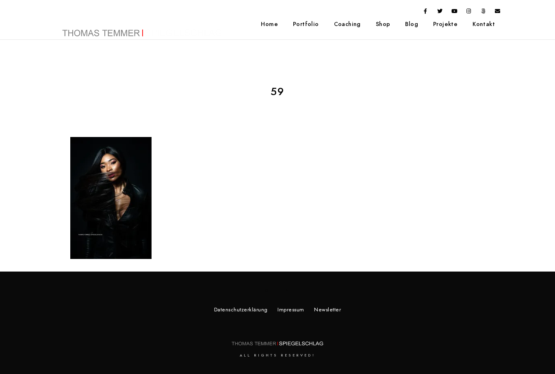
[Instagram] (469, 13)
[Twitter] (440, 13)
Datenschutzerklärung (241, 309)
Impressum (291, 309)
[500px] (483, 13)
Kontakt (484, 24)
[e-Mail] (498, 13)
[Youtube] (455, 13)
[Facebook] (426, 13)
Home (269, 24)
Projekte (445, 24)
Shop (383, 24)
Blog (411, 24)
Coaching (347, 24)
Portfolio (306, 24)
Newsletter (327, 309)
